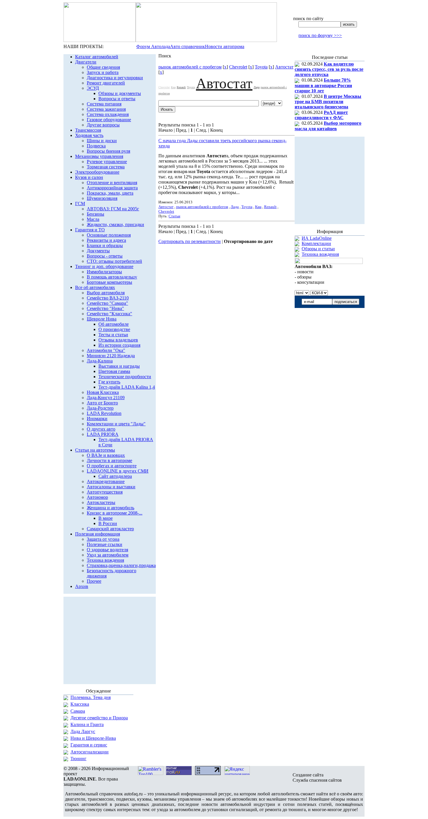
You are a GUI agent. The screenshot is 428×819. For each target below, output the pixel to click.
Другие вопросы (103, 124)
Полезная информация (97, 533)
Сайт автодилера (115, 476)
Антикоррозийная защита (112, 187)
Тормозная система (106, 166)
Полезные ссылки (104, 544)
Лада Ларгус (82, 731)
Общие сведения (103, 67)
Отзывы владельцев (118, 339)
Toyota (261, 66)
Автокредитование (106, 481)
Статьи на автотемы (95, 450)
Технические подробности (124, 376)
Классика (79, 704)
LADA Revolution (104, 413)
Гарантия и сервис (88, 744)
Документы (98, 250)
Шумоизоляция (102, 198)
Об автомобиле (113, 324)
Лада (256, 87)
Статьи (174, 216)
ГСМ (80, 203)
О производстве (114, 329)
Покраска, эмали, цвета (110, 193)
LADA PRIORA (103, 434)
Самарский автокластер (110, 528)
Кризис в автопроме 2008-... (114, 512)
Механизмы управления (99, 156)
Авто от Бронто (102, 402)
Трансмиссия (88, 130)
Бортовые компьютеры (109, 282)
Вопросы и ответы (116, 98)
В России (107, 523)
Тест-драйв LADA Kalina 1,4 (126, 387)
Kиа (173, 87)
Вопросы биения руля (108, 151)
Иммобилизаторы (104, 271)
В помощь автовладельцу (112, 276)
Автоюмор (97, 497)
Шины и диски (102, 140)
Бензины (95, 214)
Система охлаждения (108, 114)
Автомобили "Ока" (106, 350)
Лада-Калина (100, 360)
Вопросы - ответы (105, 255)
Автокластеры (101, 502)
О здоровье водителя (107, 549)
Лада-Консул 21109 (106, 397)
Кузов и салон (89, 177)
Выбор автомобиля (106, 292)
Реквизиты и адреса (106, 240)
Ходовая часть (89, 135)
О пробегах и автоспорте (112, 465)
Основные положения (109, 235)
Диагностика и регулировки (115, 77)
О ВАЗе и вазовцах (106, 455)
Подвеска (96, 145)
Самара (77, 711)
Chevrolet (238, 66)
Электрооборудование (97, 172)
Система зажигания (106, 109)
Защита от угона (103, 539)
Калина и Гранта (87, 724)
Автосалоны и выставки (111, 486)
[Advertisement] (226, 260)
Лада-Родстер (100, 408)
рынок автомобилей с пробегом (190, 66)
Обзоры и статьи (318, 248)
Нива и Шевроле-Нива (93, 738)
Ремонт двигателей (106, 82)
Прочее (94, 581)
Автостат (284, 66)
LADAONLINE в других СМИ (117, 470)
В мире (105, 518)
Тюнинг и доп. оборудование (104, 266)
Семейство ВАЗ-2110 (108, 297)
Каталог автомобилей (96, 56)
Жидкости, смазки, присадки (115, 224)
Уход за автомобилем (107, 554)
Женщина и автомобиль (110, 507)
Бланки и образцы (105, 245)
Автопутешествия (105, 491)
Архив (81, 586)
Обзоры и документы (119, 93)
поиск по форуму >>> (320, 35)
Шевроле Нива (101, 318)
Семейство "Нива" (105, 308)
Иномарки (97, 418)
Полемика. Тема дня (90, 697)
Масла (93, 219)
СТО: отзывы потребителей (114, 261)
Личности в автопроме (109, 460)
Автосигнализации (89, 751)
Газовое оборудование (109, 119)
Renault (181, 87)
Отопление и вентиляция (112, 182)
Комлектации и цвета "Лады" (116, 423)
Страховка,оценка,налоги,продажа (121, 565)
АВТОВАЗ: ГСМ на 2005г (113, 208)
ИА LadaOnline (317, 238)
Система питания (104, 103)
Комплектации (316, 243)
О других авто (101, 429)
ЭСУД (93, 88)
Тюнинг (78, 758)
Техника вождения (105, 560)
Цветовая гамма (114, 371)
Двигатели (85, 61)
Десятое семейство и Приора (99, 717)
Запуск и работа (103, 72)
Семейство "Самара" (107, 303)
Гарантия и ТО (90, 229)
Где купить (109, 381)
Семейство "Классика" (109, 313)
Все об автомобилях (95, 287)
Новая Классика (103, 392)
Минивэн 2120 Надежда (111, 355)
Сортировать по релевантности (189, 241)
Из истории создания (119, 345)
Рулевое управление (107, 161)
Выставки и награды (119, 366)
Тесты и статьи (113, 334)
